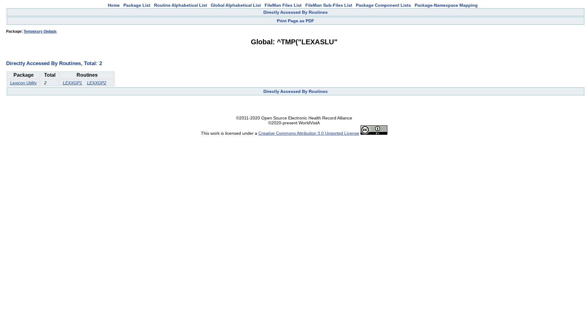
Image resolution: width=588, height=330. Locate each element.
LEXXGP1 (72, 82)
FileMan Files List (283, 5)
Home (114, 5)
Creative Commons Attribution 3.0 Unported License (308, 133)
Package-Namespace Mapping (446, 5)
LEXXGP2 (96, 82)
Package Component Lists (383, 5)
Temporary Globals (40, 31)
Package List (136, 5)
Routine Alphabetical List (180, 5)
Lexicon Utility (23, 82)
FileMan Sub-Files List (328, 5)
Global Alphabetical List (236, 5)
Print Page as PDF (295, 20)
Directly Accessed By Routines (295, 12)
